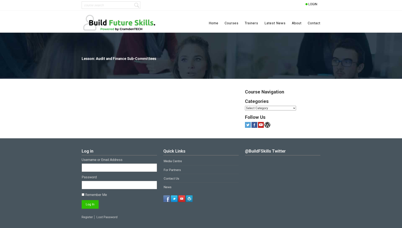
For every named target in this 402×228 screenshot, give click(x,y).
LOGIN (312, 4)
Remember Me (95, 195)
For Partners (172, 170)
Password (89, 177)
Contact (314, 23)
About (297, 23)
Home (213, 23)
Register (87, 217)
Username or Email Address (102, 160)
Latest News (275, 23)
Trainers (251, 23)
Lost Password (107, 217)
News (167, 187)
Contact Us (171, 178)
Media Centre (173, 161)
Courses (231, 23)
